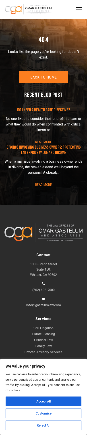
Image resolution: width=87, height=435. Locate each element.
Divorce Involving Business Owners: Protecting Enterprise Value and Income (43, 150)
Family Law (43, 346)
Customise (44, 413)
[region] (43, 397)
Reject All (43, 425)
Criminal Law (43, 340)
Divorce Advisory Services (43, 352)
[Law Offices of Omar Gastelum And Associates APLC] (28, 9)
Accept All (43, 401)
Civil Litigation (43, 328)
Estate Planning (43, 334)
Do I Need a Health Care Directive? (43, 110)
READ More (43, 142)
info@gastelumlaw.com (43, 305)
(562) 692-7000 (43, 290)
